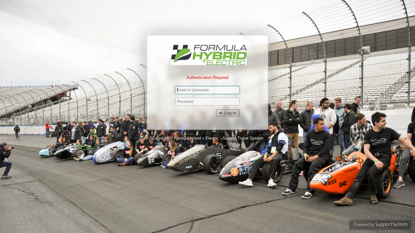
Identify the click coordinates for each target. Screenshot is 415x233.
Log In (229, 113)
